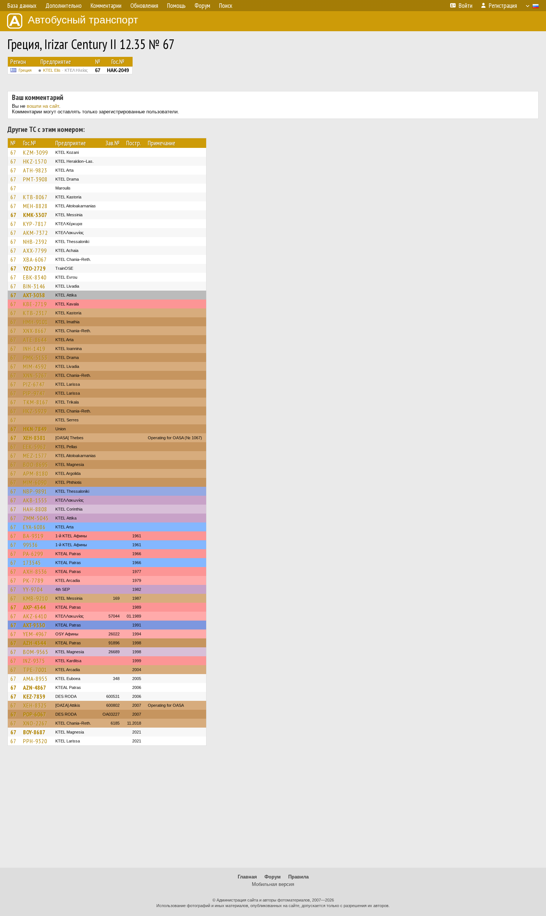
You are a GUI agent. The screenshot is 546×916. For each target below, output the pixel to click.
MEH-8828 (35, 206)
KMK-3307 (35, 215)
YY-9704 (33, 589)
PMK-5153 (35, 357)
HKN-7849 (35, 429)
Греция (25, 70)
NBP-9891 (35, 491)
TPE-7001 (35, 669)
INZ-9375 (34, 660)
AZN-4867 (34, 687)
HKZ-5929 (35, 411)
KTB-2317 (35, 313)
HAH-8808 (35, 509)
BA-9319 (33, 536)
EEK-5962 (34, 446)
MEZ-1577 (35, 455)
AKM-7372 (35, 232)
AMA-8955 (35, 678)
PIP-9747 (34, 393)
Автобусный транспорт (83, 20)
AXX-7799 (35, 250)
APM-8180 (35, 473)
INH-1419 (34, 348)
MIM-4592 (35, 366)
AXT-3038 (34, 295)
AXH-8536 (35, 571)
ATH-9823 (35, 170)
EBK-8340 (34, 277)
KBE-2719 (35, 304)
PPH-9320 (35, 741)
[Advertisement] (273, 810)
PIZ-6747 (34, 384)
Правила (298, 877)
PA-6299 (33, 553)
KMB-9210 (35, 598)
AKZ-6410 (35, 616)
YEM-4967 (35, 634)
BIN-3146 (34, 286)
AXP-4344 (34, 607)
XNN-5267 (35, 375)
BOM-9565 (35, 652)
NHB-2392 (35, 241)
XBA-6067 (35, 259)
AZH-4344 (34, 643)
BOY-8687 (34, 732)
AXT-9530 (34, 625)
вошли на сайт (43, 106)
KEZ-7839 (34, 696)
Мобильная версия (273, 884)
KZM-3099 (35, 152)
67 (13, 152)
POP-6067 (34, 714)
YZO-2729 (34, 268)
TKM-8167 (35, 402)
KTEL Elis (65, 70)
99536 (30, 544)
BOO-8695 (35, 464)
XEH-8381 (34, 437)
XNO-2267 (35, 723)
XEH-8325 (35, 705)
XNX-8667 (35, 330)
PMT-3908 (35, 179)
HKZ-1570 (35, 161)
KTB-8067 (35, 197)
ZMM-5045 (36, 518)
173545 (32, 562)
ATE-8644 (35, 339)
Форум (272, 877)
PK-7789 (33, 580)
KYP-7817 (35, 223)
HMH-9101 (35, 322)
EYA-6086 (34, 527)
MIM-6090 (35, 482)
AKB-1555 (35, 500)
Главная (247, 877)
